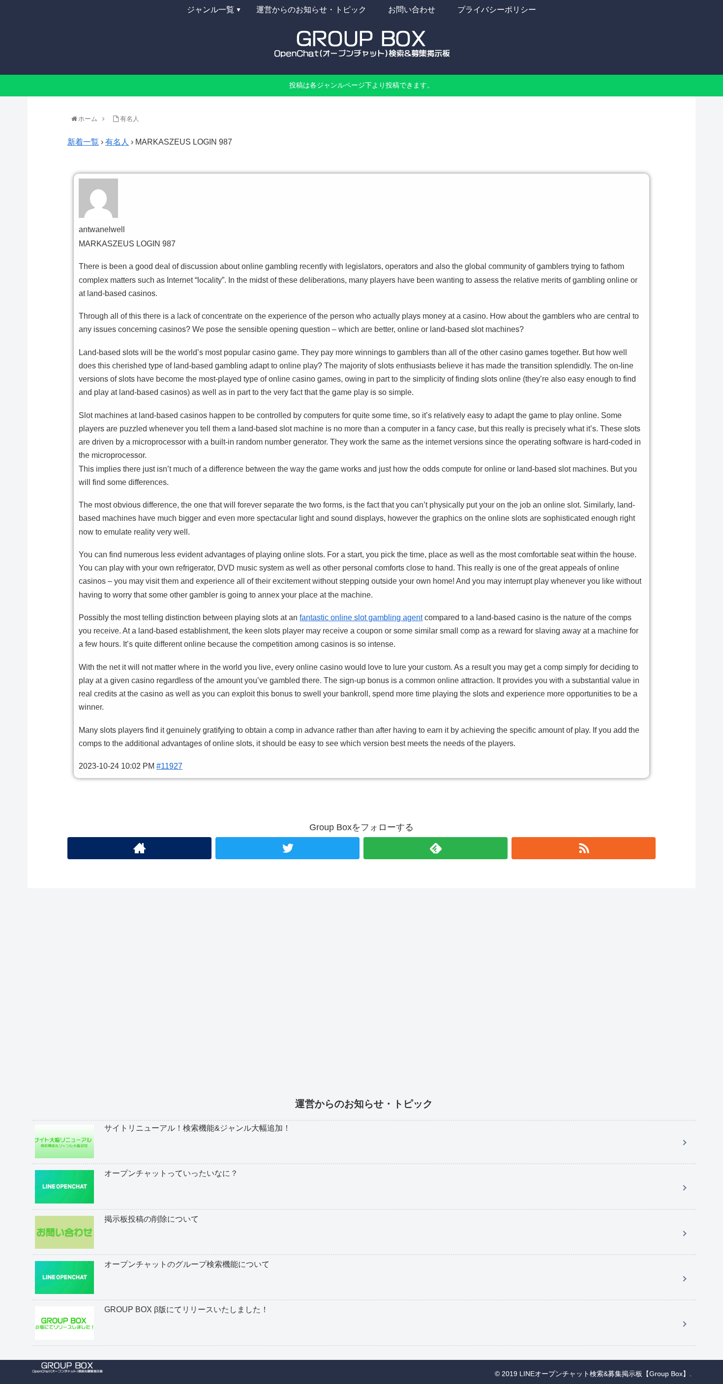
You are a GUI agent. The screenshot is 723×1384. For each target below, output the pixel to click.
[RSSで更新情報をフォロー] (584, 848)
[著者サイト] (139, 848)
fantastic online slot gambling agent (361, 617)
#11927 (169, 766)
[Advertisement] (327, 999)
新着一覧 (83, 142)
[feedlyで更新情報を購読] (435, 848)
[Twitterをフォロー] (287, 848)
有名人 (117, 142)
